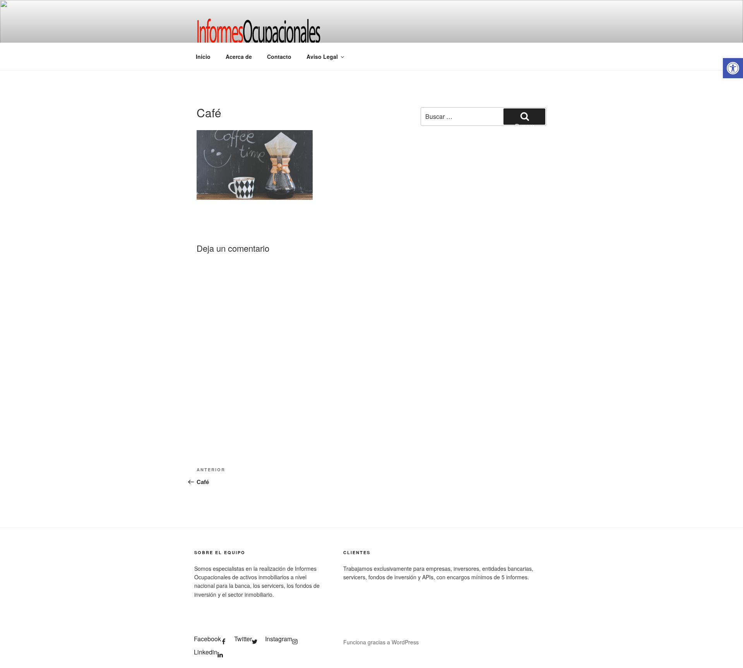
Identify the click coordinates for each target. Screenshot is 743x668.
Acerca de (239, 56)
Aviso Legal (322, 56)
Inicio (203, 56)
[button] (733, 68)
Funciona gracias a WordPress (381, 642)
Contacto (279, 56)
